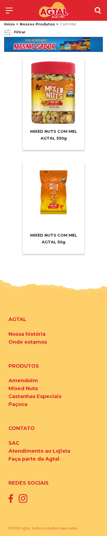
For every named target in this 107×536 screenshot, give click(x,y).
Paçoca (18, 404)
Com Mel (68, 24)
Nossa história (27, 334)
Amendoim (23, 381)
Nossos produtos (37, 24)
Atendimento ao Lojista (39, 451)
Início (9, 24)
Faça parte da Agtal (34, 459)
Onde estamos (28, 342)
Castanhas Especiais (35, 396)
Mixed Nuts (23, 388)
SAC (14, 443)
